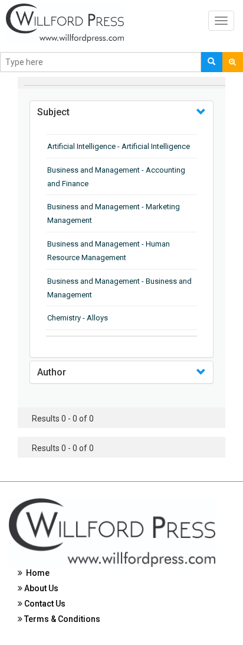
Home (36, 573)
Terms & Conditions (61, 619)
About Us (40, 588)
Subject (53, 112)
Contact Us (43, 603)
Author (51, 372)
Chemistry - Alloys (77, 317)
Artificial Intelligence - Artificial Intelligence (118, 146)
